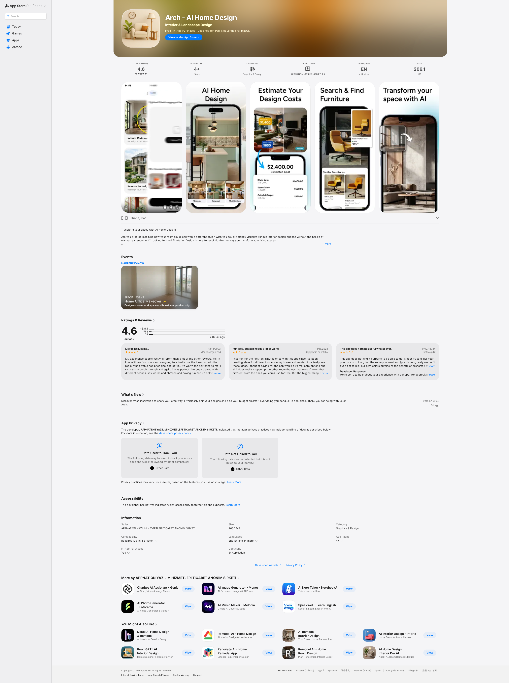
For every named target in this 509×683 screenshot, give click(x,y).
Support (197, 675)
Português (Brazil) (395, 670)
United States (285, 670)
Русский (332, 670)
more (328, 243)
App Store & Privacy (158, 675)
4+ (337, 540)
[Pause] (165, 207)
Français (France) (362, 670)
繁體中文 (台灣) (429, 670)
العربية (321, 670)
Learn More (234, 482)
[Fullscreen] (177, 207)
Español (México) (305, 670)
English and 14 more (241, 540)
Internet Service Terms (132, 675)
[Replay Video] (126, 207)
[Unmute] (171, 207)
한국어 (378, 670)
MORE (217, 373)
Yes (123, 552)
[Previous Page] (117, 147)
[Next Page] (443, 147)
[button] (25, 27)
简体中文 (345, 670)
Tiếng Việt (413, 670)
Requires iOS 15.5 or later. (137, 540)
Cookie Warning (181, 675)
